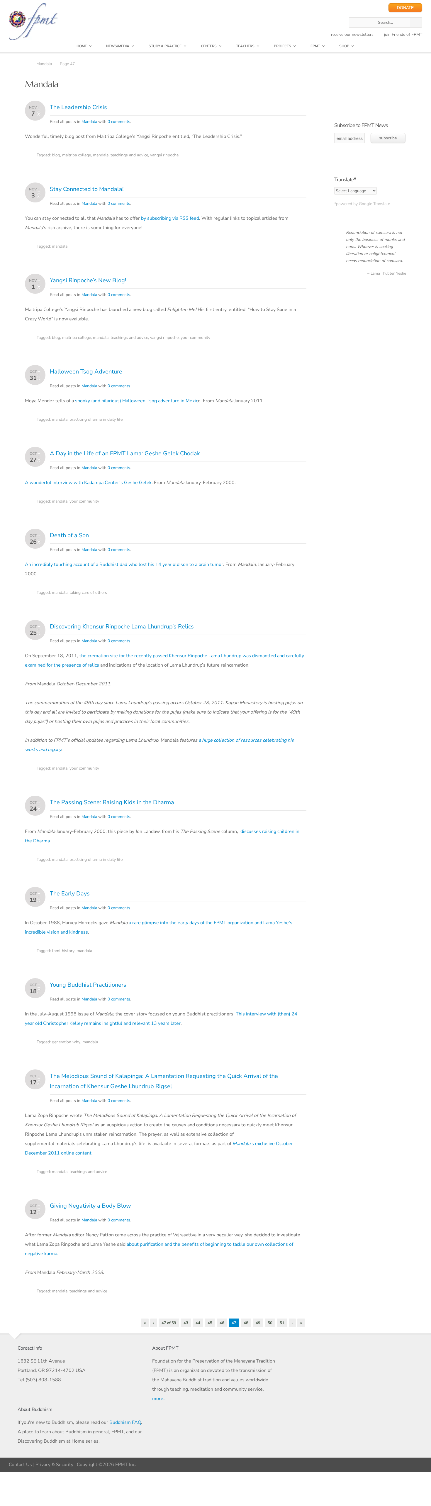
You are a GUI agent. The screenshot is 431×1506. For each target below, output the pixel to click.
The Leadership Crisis (78, 107)
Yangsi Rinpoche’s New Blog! (88, 280)
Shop (344, 46)
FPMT (315, 46)
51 (282, 1323)
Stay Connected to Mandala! (87, 189)
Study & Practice (165, 46)
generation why (66, 1042)
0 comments (119, 121)
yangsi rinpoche (164, 155)
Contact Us (20, 1464)
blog (56, 155)
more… (159, 1398)
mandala (100, 155)
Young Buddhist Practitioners (88, 985)
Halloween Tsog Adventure (86, 372)
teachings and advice (129, 155)
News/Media (117, 46)
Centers (209, 46)
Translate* (345, 179)
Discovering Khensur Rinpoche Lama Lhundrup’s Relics (122, 627)
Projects (282, 46)
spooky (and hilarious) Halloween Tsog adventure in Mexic (136, 401)
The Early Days (70, 893)
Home (82, 46)
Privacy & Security (54, 1464)
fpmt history (63, 951)
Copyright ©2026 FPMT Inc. (106, 1464)
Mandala (89, 121)
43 (186, 1323)
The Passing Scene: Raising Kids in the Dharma (112, 802)
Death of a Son (69, 535)
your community (195, 337)
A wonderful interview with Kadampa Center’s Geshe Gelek (88, 482)
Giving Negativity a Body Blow (90, 1206)
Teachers (245, 46)
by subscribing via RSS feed (170, 218)
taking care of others (88, 592)
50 (270, 1323)
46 (222, 1323)
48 (246, 1323)
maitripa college (76, 155)
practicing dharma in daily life (96, 419)
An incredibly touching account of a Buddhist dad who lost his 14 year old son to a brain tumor (124, 564)
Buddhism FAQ (125, 1422)
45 (210, 1323)
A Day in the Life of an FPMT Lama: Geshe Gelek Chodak (125, 453)
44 (198, 1323)
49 (258, 1323)
